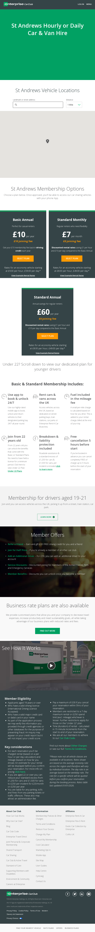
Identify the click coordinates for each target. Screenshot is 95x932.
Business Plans (72, 928)
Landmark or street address (24, 100)
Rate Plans (48, 928)
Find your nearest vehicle (28, 928)
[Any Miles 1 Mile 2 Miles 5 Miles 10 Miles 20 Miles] (74, 105)
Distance (69, 100)
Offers (59, 928)
